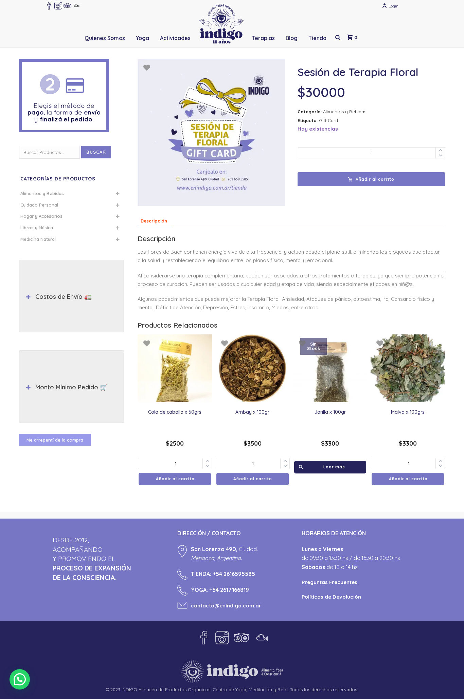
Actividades (175, 38)
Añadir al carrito (375, 179)
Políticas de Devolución (331, 597)
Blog (292, 38)
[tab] (154, 221)
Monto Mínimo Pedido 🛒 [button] (71, 387)
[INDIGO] (221, 23)
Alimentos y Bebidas (344, 111)
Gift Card (328, 120)
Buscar (96, 152)
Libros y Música (36, 227)
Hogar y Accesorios (41, 216)
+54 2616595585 (234, 573)
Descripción (154, 221)
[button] (20, 679)
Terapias (263, 38)
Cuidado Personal (39, 205)
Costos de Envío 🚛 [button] (63, 296)
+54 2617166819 (229, 589)
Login (393, 5)
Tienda (317, 38)
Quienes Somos (105, 38)
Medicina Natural (38, 239)
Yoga (142, 38)
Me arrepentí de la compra (54, 440)
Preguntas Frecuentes (329, 582)
